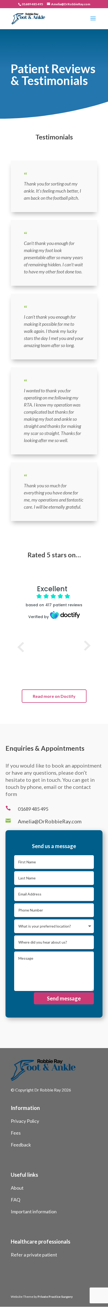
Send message (64, 998)
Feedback (21, 1145)
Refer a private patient (34, 1255)
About (17, 1188)
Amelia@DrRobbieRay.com (50, 821)
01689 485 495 (32, 4)
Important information (34, 1211)
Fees (16, 1133)
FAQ (15, 1200)
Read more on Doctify (54, 696)
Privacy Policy (25, 1121)
